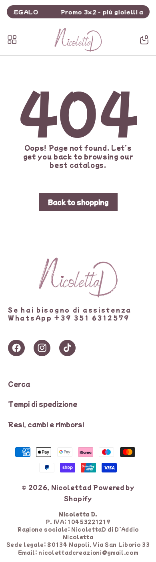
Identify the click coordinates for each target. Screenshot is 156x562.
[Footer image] (78, 295)
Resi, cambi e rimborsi (46, 424)
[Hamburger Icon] (12, 39)
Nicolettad (71, 487)
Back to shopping (78, 201)
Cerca (19, 383)
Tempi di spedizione (42, 403)
